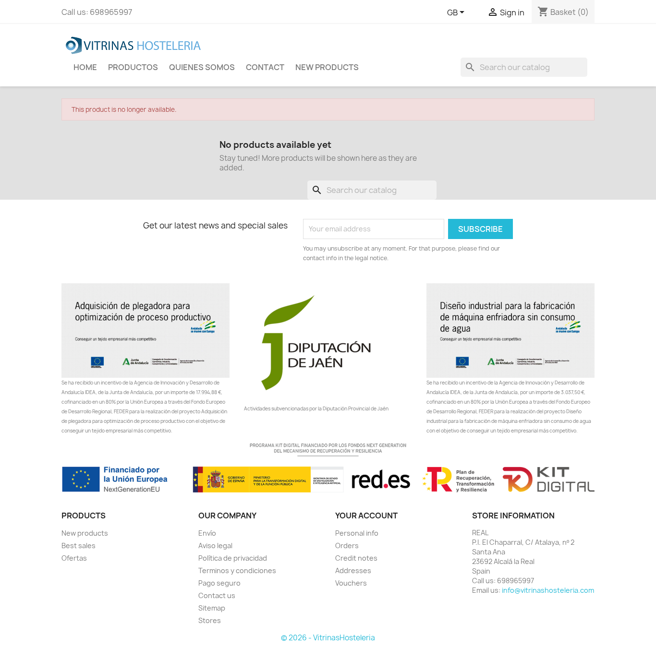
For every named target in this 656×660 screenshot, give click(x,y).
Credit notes (356, 558)
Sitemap (211, 607)
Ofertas (74, 558)
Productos (133, 67)
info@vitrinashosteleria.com (548, 590)
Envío (207, 533)
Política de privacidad (232, 558)
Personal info (356, 533)
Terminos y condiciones (237, 570)
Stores (209, 620)
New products (84, 533)
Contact (265, 67)
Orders (347, 545)
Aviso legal (215, 545)
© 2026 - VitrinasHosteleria (328, 638)
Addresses (353, 570)
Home (85, 67)
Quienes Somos (202, 67)
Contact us (216, 595)
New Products (327, 67)
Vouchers (351, 583)
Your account (366, 515)
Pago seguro (219, 583)
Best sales (78, 545)
